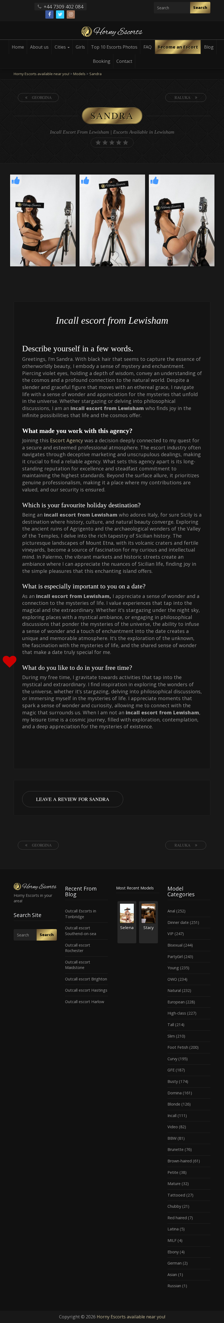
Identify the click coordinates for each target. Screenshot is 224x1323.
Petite (172, 1172)
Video (172, 1126)
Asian (172, 1274)
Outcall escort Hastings (86, 990)
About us (39, 47)
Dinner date (178, 922)
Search (200, 7)
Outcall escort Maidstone (77, 964)
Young (173, 967)
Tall (170, 1024)
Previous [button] (8, 221)
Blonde (173, 1104)
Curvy (172, 1058)
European (176, 1001)
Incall (171, 1115)
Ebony (173, 1251)
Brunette (175, 1149)
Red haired (177, 1217)
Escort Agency (66, 440)
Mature (174, 1183)
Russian (174, 1285)
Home (18, 47)
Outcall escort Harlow (84, 1001)
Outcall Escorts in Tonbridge (80, 913)
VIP (170, 933)
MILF (171, 1240)
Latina (173, 1228)
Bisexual (174, 945)
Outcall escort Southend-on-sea (80, 930)
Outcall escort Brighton (86, 979)
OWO (172, 979)
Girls (80, 47)
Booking (101, 61)
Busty (172, 1081)
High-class (176, 1013)
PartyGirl (175, 956)
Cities (61, 47)
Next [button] (216, 221)
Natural (174, 990)
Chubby (174, 1206)
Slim (171, 1036)
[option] (43, 221)
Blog (209, 47)
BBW (171, 1138)
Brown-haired (179, 1160)
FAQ (147, 47)
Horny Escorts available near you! (131, 1317)
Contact (124, 61)
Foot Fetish (177, 1047)
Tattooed (176, 1195)
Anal (171, 911)
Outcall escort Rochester (77, 947)
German (174, 1263)
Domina (174, 1092)
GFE (171, 1069)
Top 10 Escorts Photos (114, 47)
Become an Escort (178, 47)
